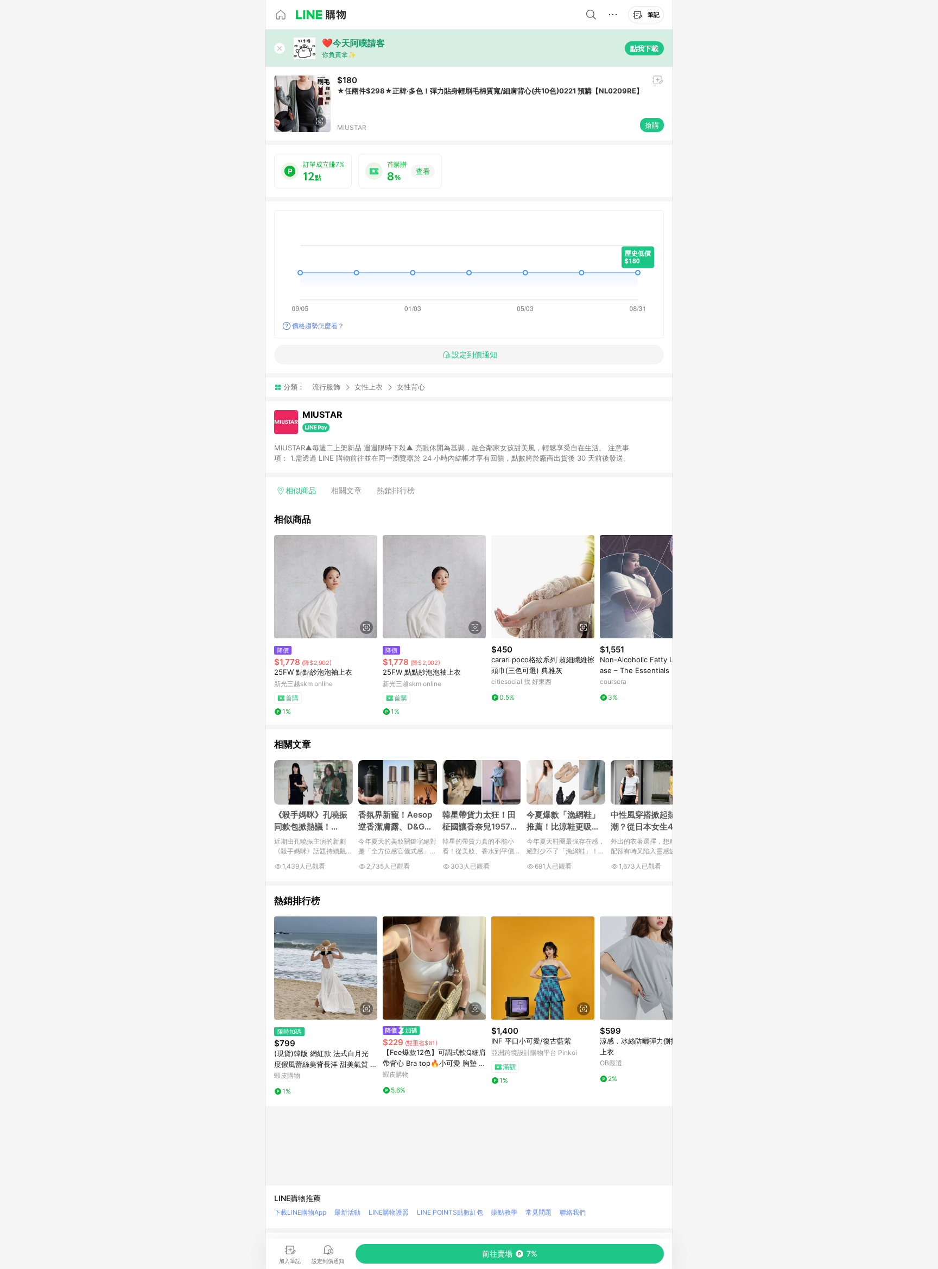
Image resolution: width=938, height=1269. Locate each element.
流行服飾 (326, 386)
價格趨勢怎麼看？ (318, 326)
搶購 (652, 125)
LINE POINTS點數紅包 (450, 1212)
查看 (423, 171)
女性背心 (411, 387)
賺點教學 (504, 1212)
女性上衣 (368, 386)
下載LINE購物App (300, 1212)
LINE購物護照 (389, 1212)
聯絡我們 (573, 1212)
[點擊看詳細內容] (325, 586)
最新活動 (347, 1212)
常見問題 (538, 1212)
